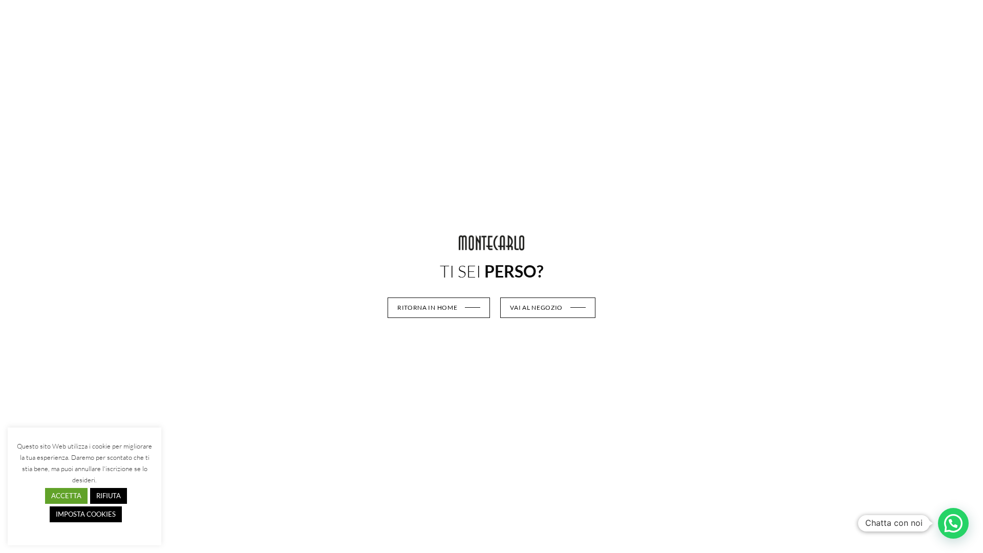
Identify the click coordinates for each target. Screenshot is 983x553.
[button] (953, 523)
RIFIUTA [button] (108, 496)
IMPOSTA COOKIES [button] (86, 514)
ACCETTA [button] (66, 496)
